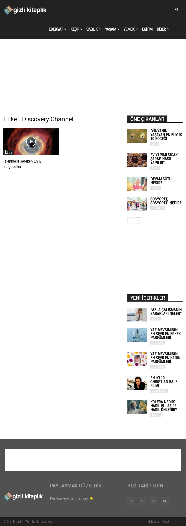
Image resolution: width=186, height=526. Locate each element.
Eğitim (147, 29)
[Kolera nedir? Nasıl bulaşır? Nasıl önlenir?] (137, 407)
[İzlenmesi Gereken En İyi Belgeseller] (31, 141)
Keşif (74, 29)
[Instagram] (142, 501)
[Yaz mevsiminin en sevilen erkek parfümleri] (137, 335)
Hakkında (153, 521)
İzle (8, 152)
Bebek (155, 187)
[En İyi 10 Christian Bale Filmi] (137, 383)
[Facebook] (131, 501)
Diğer (161, 29)
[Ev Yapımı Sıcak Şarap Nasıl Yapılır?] (137, 160)
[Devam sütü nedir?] (137, 184)
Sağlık (92, 29)
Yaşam (110, 29)
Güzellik (157, 342)
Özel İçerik (159, 390)
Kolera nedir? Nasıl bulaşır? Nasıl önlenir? (163, 406)
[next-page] (138, 220)
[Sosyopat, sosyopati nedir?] (137, 204)
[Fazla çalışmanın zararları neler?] (137, 314)
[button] (177, 10)
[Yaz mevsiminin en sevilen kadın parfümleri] (137, 359)
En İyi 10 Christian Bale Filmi (163, 382)
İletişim (167, 521)
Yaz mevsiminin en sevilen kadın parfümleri (165, 358)
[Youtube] (165, 501)
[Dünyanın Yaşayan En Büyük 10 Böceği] (137, 136)
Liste (155, 143)
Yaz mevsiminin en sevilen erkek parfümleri (165, 334)
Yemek (129, 29)
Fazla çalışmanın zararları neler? (166, 311)
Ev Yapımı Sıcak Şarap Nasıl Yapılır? (164, 159)
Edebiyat (56, 29)
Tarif (155, 167)
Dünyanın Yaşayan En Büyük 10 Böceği (166, 135)
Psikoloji (158, 208)
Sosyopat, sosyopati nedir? (165, 201)
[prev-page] (130, 220)
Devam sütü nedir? (160, 181)
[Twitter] (153, 501)
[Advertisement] (93, 79)
